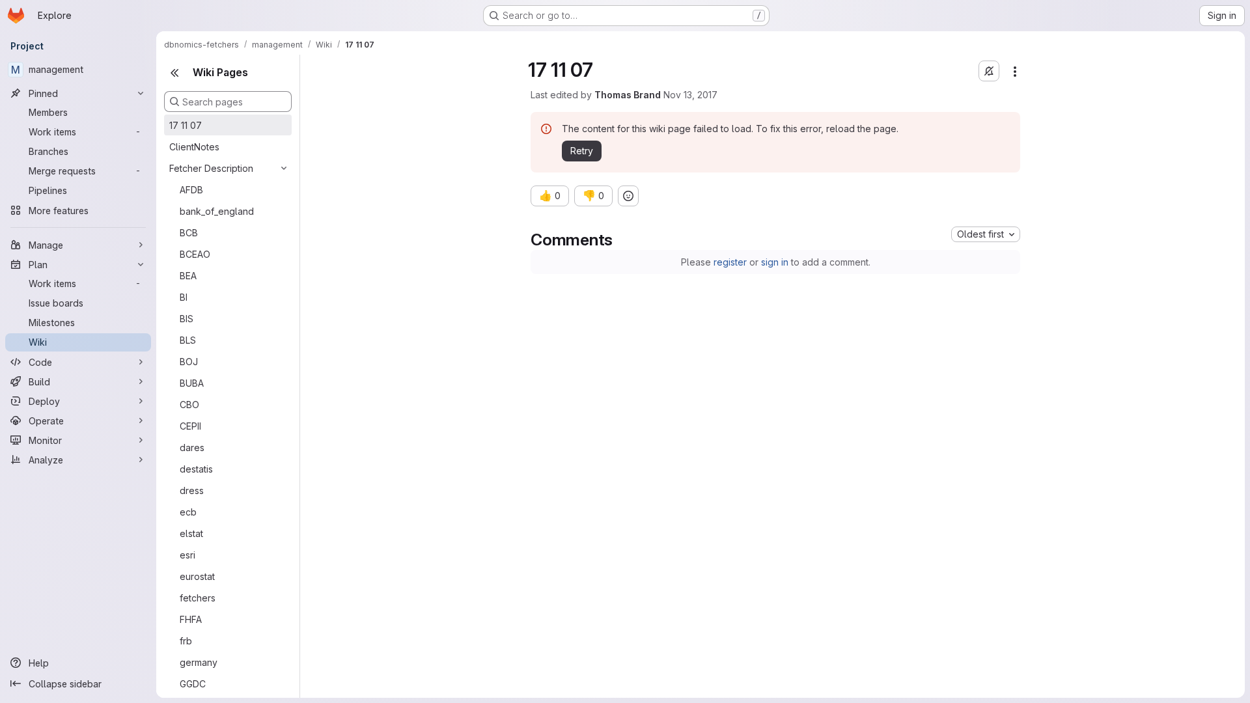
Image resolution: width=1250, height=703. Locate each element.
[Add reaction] (628, 196)
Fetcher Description (211, 168)
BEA (188, 275)
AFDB (191, 189)
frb (186, 640)
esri (187, 554)
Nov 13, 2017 (690, 94)
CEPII (190, 426)
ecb (188, 511)
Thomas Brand (627, 94)
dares (192, 447)
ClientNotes (194, 146)
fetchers (197, 597)
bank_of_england (217, 211)
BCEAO (195, 254)
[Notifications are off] (989, 71)
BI (184, 297)
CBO (189, 404)
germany (198, 662)
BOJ (189, 361)
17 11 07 (185, 125)
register (730, 262)
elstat (191, 533)
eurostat (197, 576)
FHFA (191, 619)
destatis (196, 469)
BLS (188, 340)
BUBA (192, 383)
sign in (774, 262)
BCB (189, 232)
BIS (186, 318)
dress (192, 490)
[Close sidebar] (174, 72)
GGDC (193, 683)
